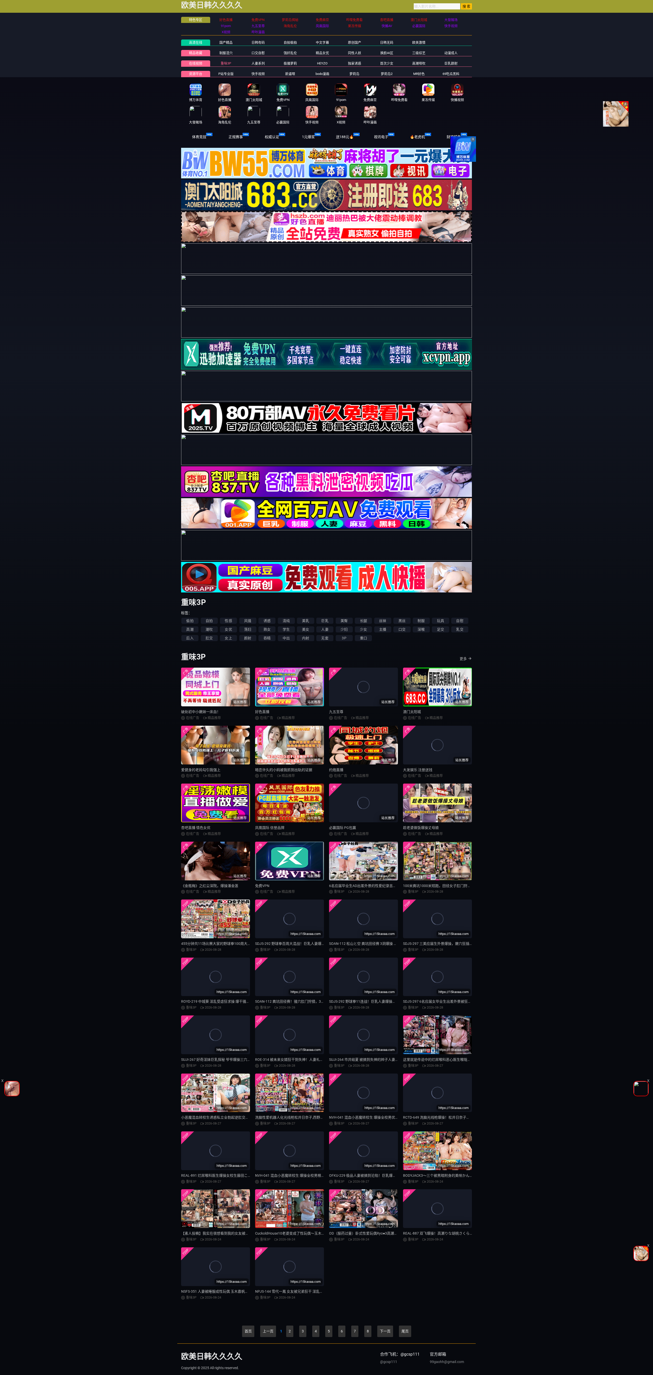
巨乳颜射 (451, 63)
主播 (382, 629)
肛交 (209, 638)
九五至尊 (336, 712)
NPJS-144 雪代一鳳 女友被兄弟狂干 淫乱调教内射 (294, 1291)
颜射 (247, 638)
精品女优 (322, 53)
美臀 (344, 621)
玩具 (440, 621)
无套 (324, 638)
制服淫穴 (226, 53)
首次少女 (386, 63)
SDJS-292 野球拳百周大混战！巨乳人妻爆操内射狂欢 (297, 944)
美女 (305, 629)
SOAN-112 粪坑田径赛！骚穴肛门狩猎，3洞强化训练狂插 (300, 1001)
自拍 (209, 621)
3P (344, 638)
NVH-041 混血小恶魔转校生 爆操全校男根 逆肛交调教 (297, 1175)
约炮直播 (336, 770)
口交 (402, 629)
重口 (363, 638)
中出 (286, 638)
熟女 (267, 629)
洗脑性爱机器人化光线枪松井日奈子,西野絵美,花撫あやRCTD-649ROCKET (313, 1117)
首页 (248, 1331)
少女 (363, 629)
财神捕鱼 (454, 137)
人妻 (324, 629)
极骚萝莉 (290, 63)
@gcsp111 (388, 1362)
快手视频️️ (258, 74)
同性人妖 (354, 53)
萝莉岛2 (387, 74)
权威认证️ (272, 137)
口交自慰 (258, 53)
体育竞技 (199, 137)
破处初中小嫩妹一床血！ (200, 712)
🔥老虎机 (417, 137)
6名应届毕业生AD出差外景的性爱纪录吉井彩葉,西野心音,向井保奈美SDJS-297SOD (394, 886)
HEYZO (322, 63)
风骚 (247, 621)
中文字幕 (322, 42)
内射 (305, 638)
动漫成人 (451, 53)
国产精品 (226, 42)
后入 (189, 638)
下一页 (385, 1331)
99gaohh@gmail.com (447, 1362)
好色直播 (262, 712)
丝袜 (382, 621)
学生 (286, 629)
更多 (463, 659)
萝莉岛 (354, 74)
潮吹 (209, 629)
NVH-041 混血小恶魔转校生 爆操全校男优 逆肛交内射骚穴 (375, 1117)
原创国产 (354, 42)
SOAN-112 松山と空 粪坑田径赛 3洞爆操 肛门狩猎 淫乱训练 (376, 944)
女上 (228, 638)
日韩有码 (258, 42)
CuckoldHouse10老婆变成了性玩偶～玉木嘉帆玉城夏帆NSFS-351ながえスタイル (319, 1233)
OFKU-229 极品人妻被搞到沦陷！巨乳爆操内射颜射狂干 (373, 1175)
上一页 (268, 1331)
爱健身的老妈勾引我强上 (200, 770)
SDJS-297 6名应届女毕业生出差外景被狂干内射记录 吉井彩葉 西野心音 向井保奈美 (468, 1001)
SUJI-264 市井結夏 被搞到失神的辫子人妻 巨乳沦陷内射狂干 (376, 1059)
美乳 (305, 621)
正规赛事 (236, 137)
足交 (440, 629)
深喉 (421, 629)
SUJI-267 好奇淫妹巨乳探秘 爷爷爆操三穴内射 (217, 1059)
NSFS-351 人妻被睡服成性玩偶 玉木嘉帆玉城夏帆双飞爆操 (227, 1291)
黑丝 (402, 621)
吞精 (267, 638)
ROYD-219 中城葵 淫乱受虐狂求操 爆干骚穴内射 (219, 1001)
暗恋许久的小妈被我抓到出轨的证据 (283, 770)
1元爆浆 (308, 137)
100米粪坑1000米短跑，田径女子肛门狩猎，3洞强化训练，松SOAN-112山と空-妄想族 (472, 886)
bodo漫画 (322, 74)
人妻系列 (258, 63)
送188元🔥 (345, 137)
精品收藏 (195, 53)
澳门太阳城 (412, 712)
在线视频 (195, 63)
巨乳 (324, 621)
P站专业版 (226, 74)
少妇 (344, 629)
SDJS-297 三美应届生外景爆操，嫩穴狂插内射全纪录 (445, 944)
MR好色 (419, 74)
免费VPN (262, 886)
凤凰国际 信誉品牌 (269, 828)
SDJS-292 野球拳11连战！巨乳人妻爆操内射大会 (368, 1001)
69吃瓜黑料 (451, 74)
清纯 (286, 621)
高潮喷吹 (418, 63)
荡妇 (247, 629)
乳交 (459, 629)
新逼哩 (290, 74)
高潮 (189, 629)
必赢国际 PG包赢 (342, 828)
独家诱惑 (354, 63)
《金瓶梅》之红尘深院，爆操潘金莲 (209, 886)
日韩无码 (386, 42)
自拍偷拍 (290, 42)
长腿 (363, 621)
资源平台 (195, 74)
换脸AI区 (386, 53)
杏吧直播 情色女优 (195, 828)
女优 (228, 629)
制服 (421, 621)
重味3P (226, 63)
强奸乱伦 (290, 53)
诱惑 (267, 621)
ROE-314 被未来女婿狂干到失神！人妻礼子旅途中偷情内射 (301, 1059)
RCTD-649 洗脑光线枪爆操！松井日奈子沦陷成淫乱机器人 (449, 1117)
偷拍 (189, 621)
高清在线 (195, 42)
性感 (228, 621)
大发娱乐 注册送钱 (417, 770)
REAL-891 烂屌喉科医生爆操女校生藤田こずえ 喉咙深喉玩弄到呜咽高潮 (238, 1175)
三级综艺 (418, 53)
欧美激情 (418, 42)
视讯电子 (381, 137)
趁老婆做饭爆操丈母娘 (421, 828)
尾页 (405, 1331)
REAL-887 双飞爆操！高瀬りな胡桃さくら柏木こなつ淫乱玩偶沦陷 (456, 1233)
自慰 (459, 621)
